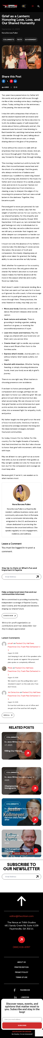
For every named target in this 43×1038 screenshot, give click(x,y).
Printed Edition (21, 967)
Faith (19, 40)
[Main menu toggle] (32, 6)
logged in (20, 547)
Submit (37, 577)
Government (30, 40)
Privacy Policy (21, 972)
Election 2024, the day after (15, 818)
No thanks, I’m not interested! (22, 1034)
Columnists (8, 40)
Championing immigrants (11, 787)
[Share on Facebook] (4, 81)
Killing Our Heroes (13, 750)
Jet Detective (13, 692)
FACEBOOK (25, 990)
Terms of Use (21, 977)
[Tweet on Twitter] (8, 81)
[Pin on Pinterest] (12, 81)
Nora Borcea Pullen (10, 33)
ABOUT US (21, 962)
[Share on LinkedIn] (15, 81)
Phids (10, 668)
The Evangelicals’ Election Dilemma (17, 850)
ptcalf (10, 643)
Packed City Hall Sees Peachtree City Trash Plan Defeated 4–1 (24, 646)
